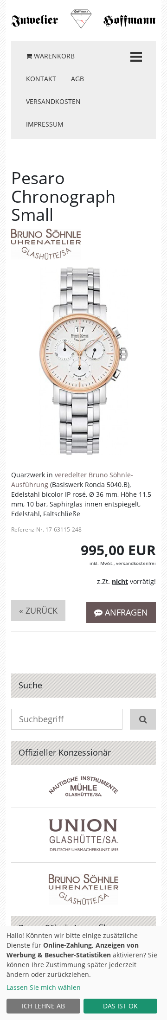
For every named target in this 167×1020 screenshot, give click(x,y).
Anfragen (125, 612)
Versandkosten (53, 101)
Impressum (45, 124)
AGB (77, 78)
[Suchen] (143, 719)
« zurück (38, 610)
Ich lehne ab (43, 1005)
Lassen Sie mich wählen (43, 987)
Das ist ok (120, 1005)
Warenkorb (53, 55)
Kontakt (41, 78)
